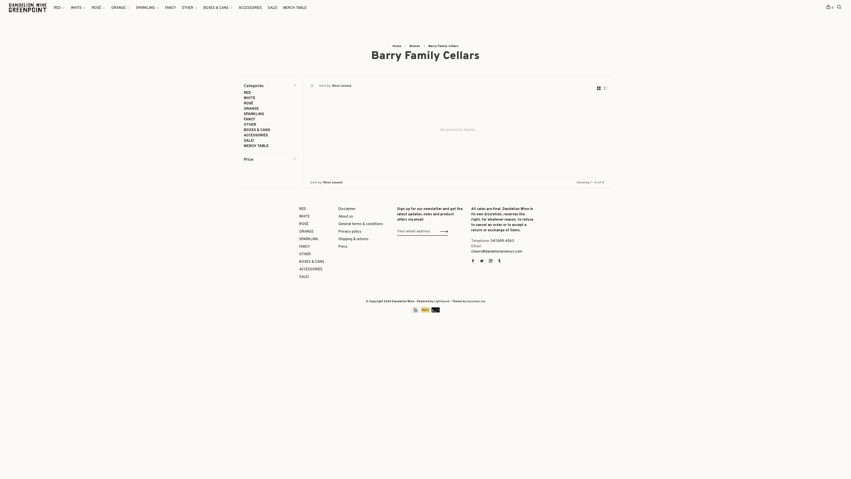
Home (396, 46)
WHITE (76, 8)
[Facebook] (473, 261)
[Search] (839, 8)
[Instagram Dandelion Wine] (490, 261)
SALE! (272, 8)
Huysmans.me (476, 301)
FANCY (170, 8)
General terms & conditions (360, 224)
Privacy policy (349, 232)
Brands (415, 46)
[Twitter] (482, 261)
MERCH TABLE (294, 8)
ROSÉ (96, 8)
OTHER (187, 8)
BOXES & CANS (215, 8)
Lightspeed (441, 301)
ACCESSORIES (250, 8)
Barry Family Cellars (443, 46)
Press (342, 247)
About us (345, 216)
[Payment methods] (415, 311)
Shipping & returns (353, 239)
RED (57, 8)
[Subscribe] (443, 231)
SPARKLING (145, 8)
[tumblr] (499, 261)
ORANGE (118, 8)
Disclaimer (347, 209)
